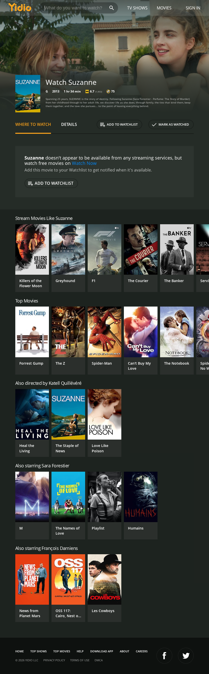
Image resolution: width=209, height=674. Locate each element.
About (124, 651)
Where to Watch (33, 124)
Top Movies (61, 651)
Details (69, 124)
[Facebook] (164, 656)
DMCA (99, 660)
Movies (164, 8)
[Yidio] (20, 8)
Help (80, 651)
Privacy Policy (54, 660)
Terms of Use (79, 660)
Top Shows (38, 651)
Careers (142, 651)
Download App (101, 651)
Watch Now (84, 163)
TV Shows (137, 8)
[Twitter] (186, 656)
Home (19, 651)
